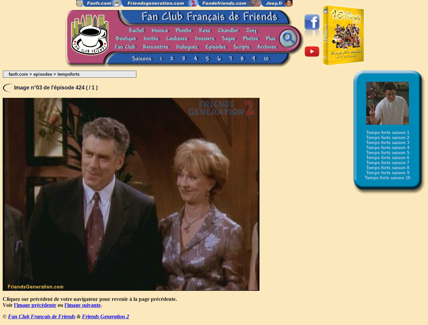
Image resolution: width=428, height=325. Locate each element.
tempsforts (69, 74)
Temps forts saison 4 (387, 147)
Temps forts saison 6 (387, 157)
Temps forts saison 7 (387, 162)
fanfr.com (18, 74)
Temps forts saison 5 (387, 152)
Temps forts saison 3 (387, 142)
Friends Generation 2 (105, 316)
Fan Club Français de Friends (41, 316)
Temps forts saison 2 (387, 137)
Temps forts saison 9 (387, 172)
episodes (42, 74)
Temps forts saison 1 (387, 132)
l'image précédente (35, 305)
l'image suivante (83, 305)
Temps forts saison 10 (387, 177)
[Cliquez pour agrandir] (131, 289)
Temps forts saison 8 (387, 167)
